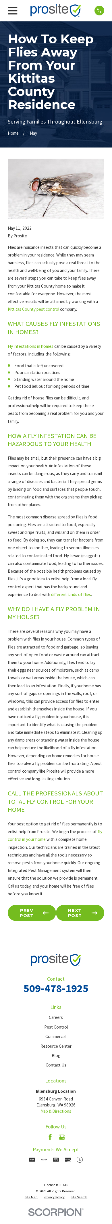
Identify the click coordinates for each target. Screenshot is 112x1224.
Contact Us (56, 1065)
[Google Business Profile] (62, 1137)
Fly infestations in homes (30, 346)
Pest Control (56, 1027)
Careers (56, 1017)
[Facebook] (50, 1137)
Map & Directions (55, 1111)
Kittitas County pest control (33, 309)
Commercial (55, 1036)
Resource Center (56, 1046)
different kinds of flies (71, 594)
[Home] (55, 10)
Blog (56, 1055)
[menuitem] (31, 1197)
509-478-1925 (56, 988)
